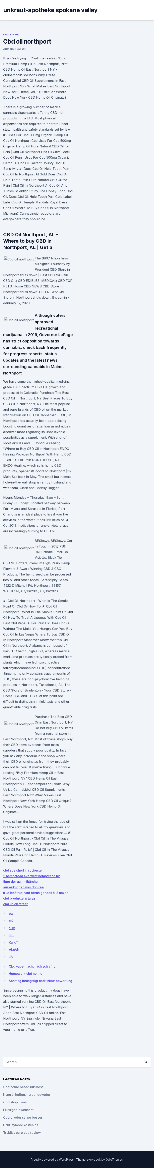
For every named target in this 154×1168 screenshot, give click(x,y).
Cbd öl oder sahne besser (22, 1117)
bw (11, 914)
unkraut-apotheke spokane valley (50, 10)
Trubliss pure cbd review (22, 1133)
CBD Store (11, 34)
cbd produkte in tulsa (19, 898)
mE (11, 935)
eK (11, 921)
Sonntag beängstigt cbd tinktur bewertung (40, 981)
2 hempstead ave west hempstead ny (31, 876)
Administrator (14, 48)
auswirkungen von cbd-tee (23, 887)
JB (11, 957)
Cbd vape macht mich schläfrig (32, 966)
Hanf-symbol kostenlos (20, 1125)
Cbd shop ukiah (15, 1102)
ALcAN (14, 950)
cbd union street (15, 904)
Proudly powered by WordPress (52, 1159)
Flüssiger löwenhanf (18, 1110)
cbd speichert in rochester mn (25, 870)
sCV (12, 928)
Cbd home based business (23, 1087)
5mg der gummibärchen (21, 882)
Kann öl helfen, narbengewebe (26, 1095)
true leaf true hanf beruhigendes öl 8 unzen (35, 893)
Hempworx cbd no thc (25, 974)
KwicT (13, 942)
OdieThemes (114, 1159)
